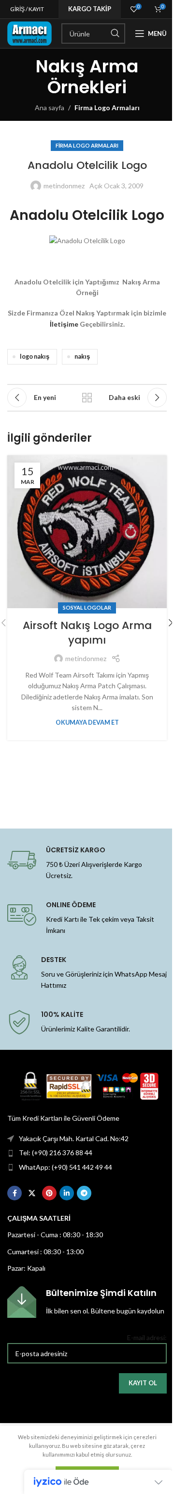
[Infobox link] (87, 1302)
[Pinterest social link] (49, 1193)
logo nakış (34, 356)
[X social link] (32, 1193)
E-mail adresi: (147, 1337)
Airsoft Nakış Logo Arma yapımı (87, 633)
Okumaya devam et (87, 722)
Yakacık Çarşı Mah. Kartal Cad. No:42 (74, 1138)
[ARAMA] (115, 33)
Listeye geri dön (87, 397)
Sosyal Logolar (87, 607)
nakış (82, 356)
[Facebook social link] (14, 1193)
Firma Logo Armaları (107, 107)
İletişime (64, 324)
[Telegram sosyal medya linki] (84, 1193)
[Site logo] (29, 33)
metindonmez (64, 186)
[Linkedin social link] (66, 1193)
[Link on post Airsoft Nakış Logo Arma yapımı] (87, 531)
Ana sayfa (49, 107)
